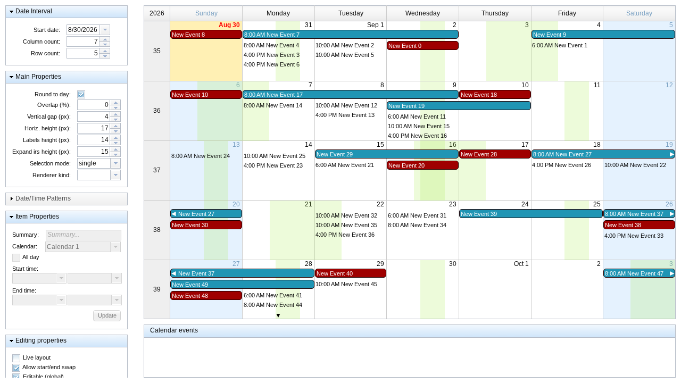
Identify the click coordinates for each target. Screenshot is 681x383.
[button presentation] (105, 30)
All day (30, 257)
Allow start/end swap (49, 367)
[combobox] (88, 29)
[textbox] (83, 30)
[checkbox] (81, 94)
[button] (66, 11)
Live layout (37, 357)
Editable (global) (43, 376)
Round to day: (53, 94)
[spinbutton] (83, 41)
